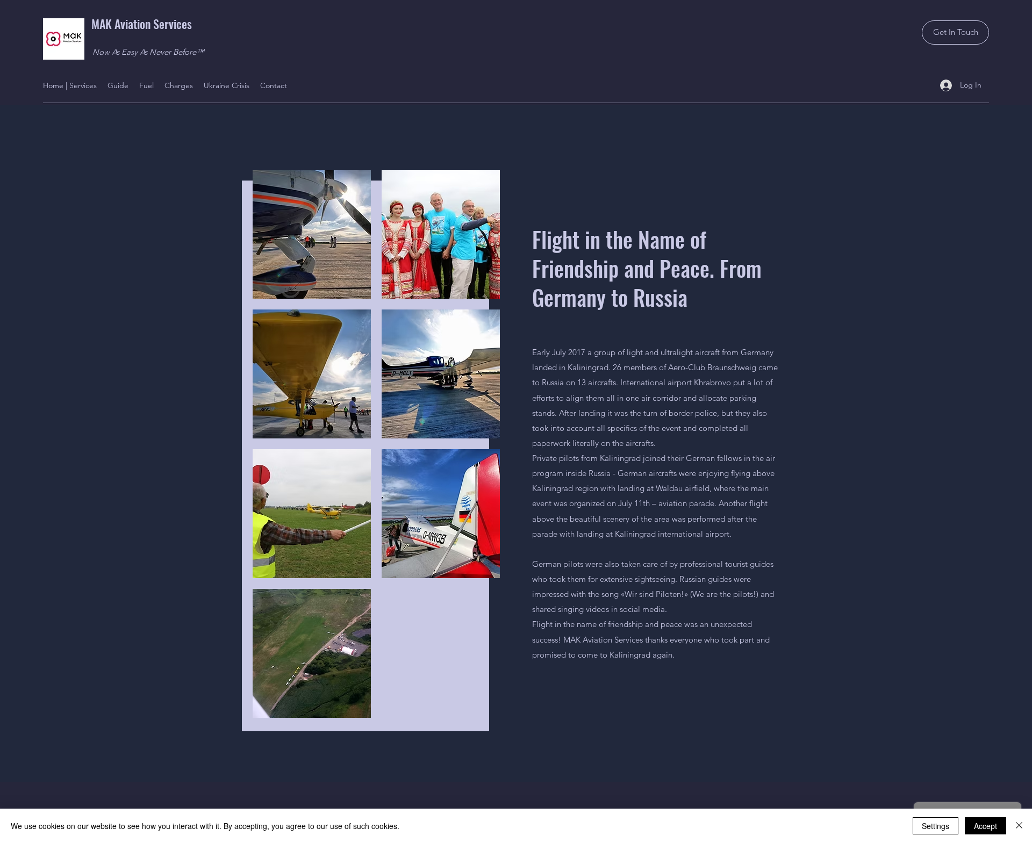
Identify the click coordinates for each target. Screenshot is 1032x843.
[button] (312, 234)
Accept (985, 825)
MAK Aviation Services (141, 23)
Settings (935, 825)
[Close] (1019, 825)
